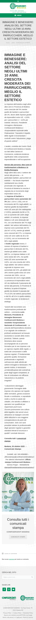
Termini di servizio (28, 617)
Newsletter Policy (28, 613)
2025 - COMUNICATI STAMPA (21, 42)
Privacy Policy (7, 613)
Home (8, 42)
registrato (11, 559)
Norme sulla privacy (8, 617)
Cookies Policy (17, 613)
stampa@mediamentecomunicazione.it (19, 467)
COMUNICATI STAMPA (18, 537)
